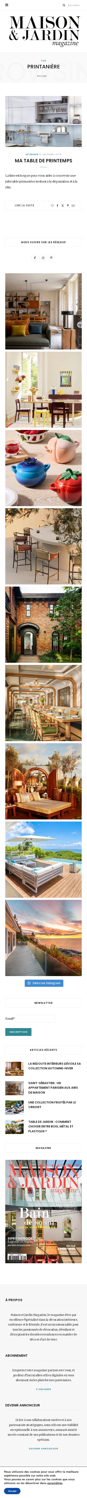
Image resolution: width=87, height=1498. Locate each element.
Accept (12, 1491)
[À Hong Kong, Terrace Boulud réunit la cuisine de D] (43, 703)
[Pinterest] (68, 205)
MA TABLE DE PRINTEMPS (43, 160)
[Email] (73, 205)
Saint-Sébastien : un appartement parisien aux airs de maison (53, 1088)
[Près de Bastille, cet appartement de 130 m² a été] (43, 311)
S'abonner (43, 1389)
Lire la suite (24, 205)
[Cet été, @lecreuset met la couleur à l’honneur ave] (43, 468)
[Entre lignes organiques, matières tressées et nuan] (43, 546)
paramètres (55, 1483)
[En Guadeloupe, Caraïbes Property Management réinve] (43, 860)
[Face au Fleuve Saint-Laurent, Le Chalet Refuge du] (43, 938)
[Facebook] (57, 205)
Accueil (41, 76)
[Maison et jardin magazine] (43, 31)
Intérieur (32, 154)
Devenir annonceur (43, 1448)
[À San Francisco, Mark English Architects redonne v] (43, 625)
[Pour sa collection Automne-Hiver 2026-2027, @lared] (43, 390)
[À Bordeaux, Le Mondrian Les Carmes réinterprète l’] (43, 781)
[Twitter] (62, 205)
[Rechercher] (64, 5)
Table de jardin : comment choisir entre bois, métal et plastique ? (50, 1126)
